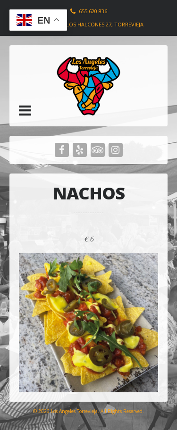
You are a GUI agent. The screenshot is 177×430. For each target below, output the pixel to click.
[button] (25, 110)
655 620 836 (93, 11)
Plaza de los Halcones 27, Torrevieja (92, 24)
